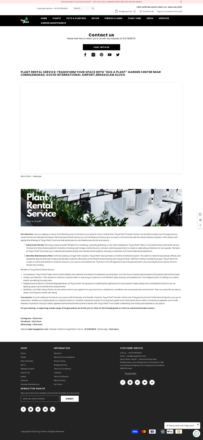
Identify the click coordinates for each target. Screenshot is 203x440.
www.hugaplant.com (38, 329)
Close (181, 2)
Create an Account (174, 11)
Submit (70, 398)
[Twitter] (118, 55)
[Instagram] (93, 55)
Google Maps (130, 373)
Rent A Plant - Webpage (31, 176)
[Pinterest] (101, 55)
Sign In (160, 11)
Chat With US (101, 47)
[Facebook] (85, 55)
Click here (37, 318)
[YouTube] (110, 55)
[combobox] (82, 8)
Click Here (114, 329)
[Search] (84, 8)
